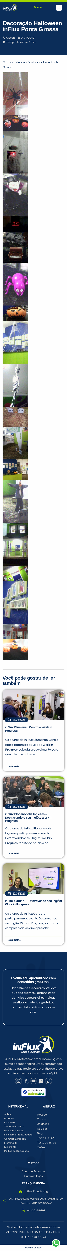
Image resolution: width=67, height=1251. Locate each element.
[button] (59, 8)
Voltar (13, 241)
